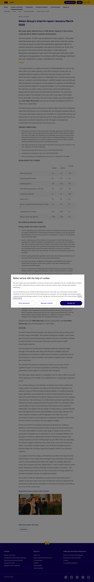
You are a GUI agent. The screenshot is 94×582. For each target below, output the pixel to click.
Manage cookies (47, 303)
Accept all (71, 303)
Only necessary (24, 303)
